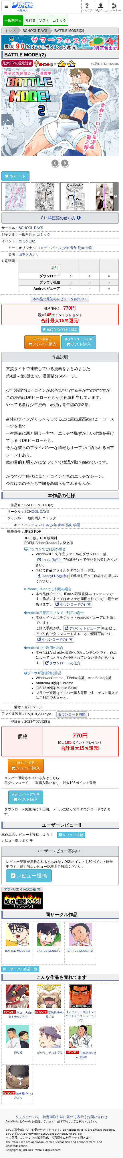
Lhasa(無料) (51, 560)
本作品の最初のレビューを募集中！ (60, 299)
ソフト (44, 21)
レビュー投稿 (73, 835)
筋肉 (81, 248)
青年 (73, 248)
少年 (65, 248)
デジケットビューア (84, 628)
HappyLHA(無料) (55, 576)
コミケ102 (27, 241)
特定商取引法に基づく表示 (63, 1117)
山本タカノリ (29, 254)
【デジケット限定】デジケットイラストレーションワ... (81, 1016)
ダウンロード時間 (72, 714)
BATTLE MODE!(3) (49, 950)
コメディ (43, 248)
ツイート (18, 176)
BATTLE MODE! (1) (80, 950)
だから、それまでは (50, 1052)
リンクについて (27, 1117)
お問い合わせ (97, 1117)
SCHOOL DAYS (31, 228)
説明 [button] (54, 268)
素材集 (30, 21)
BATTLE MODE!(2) (25, 55)
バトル (56, 248)
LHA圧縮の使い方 (60, 218)
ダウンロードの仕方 (75, 604)
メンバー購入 (45, 342)
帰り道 (18, 1052)
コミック (59, 21)
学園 (89, 248)
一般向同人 (13, 21)
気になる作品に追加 (62, 329)
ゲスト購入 (78, 342)
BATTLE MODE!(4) (17, 950)
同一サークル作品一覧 (20, 969)
